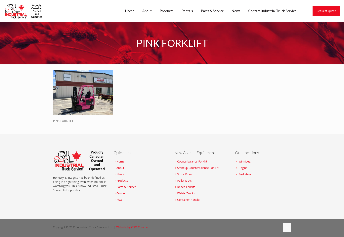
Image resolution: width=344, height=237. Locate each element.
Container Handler (188, 200)
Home (120, 161)
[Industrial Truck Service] (24, 11)
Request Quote (326, 11)
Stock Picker (185, 174)
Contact (121, 193)
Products (122, 180)
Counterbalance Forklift (192, 161)
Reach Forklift (186, 187)
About (120, 168)
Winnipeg (244, 161)
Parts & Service (126, 187)
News (120, 174)
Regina (243, 168)
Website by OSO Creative (132, 227)
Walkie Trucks (186, 193)
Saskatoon (245, 174)
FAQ (119, 200)
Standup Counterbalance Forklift (198, 168)
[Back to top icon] (287, 227)
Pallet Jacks (184, 180)
